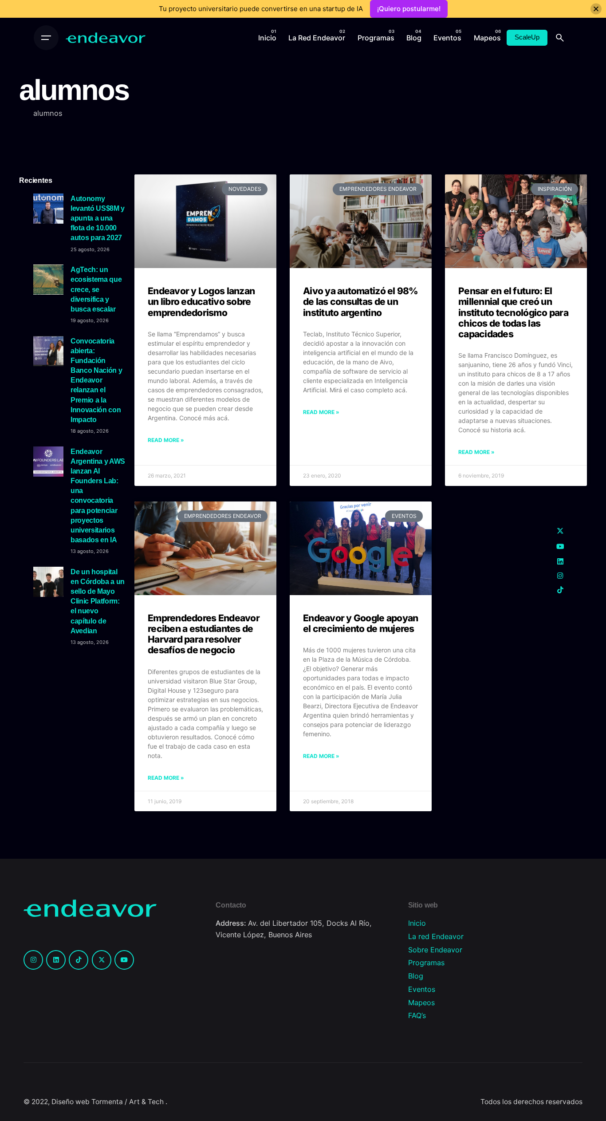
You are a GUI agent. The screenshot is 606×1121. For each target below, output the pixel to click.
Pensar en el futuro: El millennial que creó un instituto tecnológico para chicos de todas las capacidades (513, 312)
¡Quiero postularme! (409, 8)
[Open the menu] (46, 37)
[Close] (596, 9)
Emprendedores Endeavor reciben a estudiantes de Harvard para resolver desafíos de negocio (204, 633)
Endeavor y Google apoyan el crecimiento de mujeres (360, 623)
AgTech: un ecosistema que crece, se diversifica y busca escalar (96, 289)
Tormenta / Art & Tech (128, 1101)
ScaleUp (527, 37)
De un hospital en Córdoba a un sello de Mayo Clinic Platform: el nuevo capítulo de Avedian (98, 601)
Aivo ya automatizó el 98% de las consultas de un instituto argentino (360, 301)
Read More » (166, 440)
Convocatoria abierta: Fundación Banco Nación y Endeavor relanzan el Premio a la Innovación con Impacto (96, 380)
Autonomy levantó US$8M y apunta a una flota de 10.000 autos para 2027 (98, 218)
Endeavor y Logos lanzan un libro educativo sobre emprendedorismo (201, 301)
